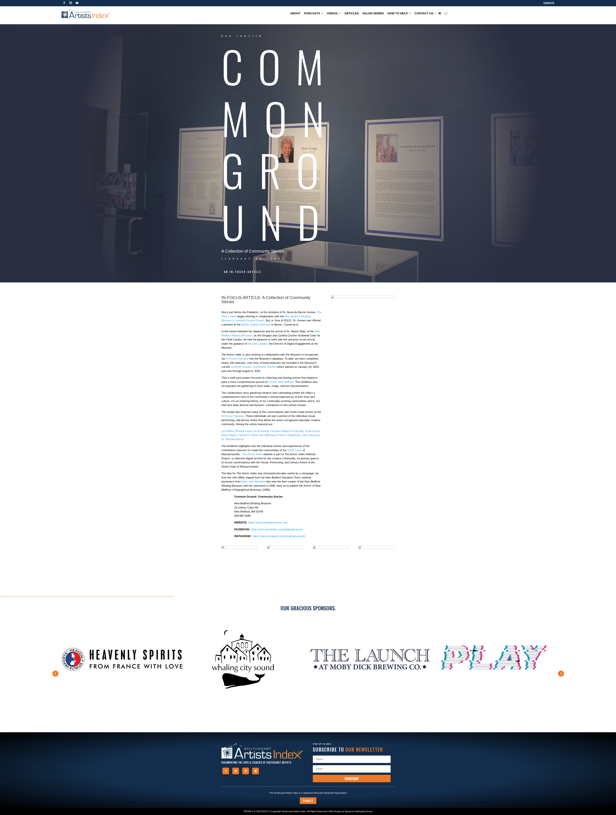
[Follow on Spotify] (255, 771)
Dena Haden (228, 435)
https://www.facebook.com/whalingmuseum (277, 529)
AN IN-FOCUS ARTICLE (242, 272)
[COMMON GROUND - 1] (239, 571)
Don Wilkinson (267, 435)
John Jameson (310, 435)
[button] (561, 673)
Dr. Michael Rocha (232, 439)
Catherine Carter (247, 435)
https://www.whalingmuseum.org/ (268, 522)
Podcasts (312, 13)
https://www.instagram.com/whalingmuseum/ (278, 536)
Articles (351, 13)
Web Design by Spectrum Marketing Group (350, 811)
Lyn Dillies (227, 431)
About (295, 13)
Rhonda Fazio (243, 431)
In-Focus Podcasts (237, 358)
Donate (548, 3)
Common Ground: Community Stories (253, 366)
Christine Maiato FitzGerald (286, 431)
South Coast (294, 450)
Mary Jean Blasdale (253, 481)
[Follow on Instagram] (70, 2)
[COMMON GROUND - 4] (376, 571)
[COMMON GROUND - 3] (331, 571)
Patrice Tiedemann (289, 435)
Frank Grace (312, 431)
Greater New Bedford (281, 381)
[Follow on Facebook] (64, 2)
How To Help (397, 13)
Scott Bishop (261, 431)
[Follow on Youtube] (77, 2)
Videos (332, 13)
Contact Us (424, 13)
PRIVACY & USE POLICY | (257, 811)
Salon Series (373, 13)
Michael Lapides (257, 343)
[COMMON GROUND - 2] (285, 571)
